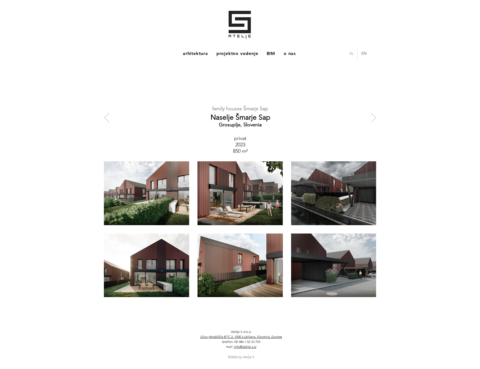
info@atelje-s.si (245, 347)
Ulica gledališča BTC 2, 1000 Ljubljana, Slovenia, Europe (241, 337)
